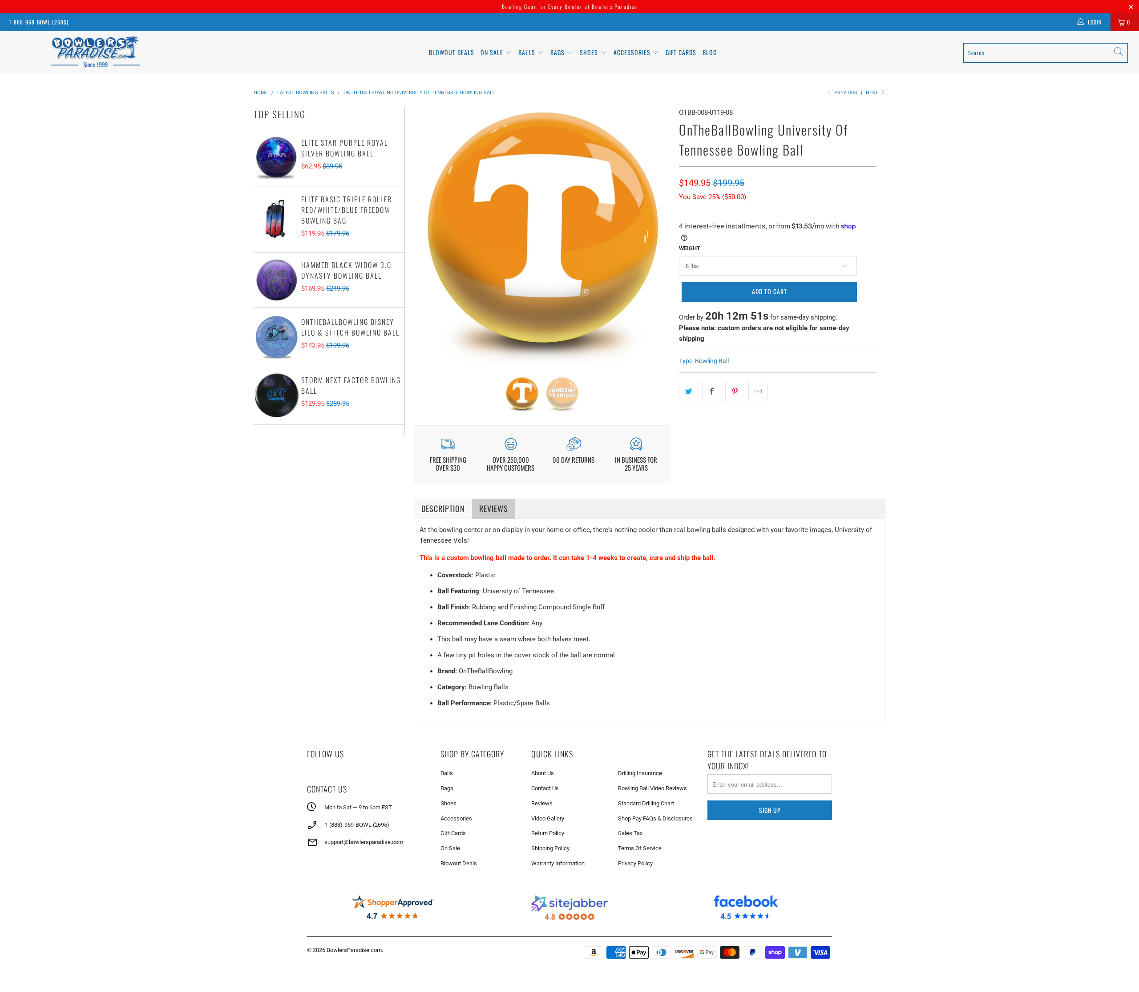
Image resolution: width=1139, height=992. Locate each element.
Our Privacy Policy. (503, 541)
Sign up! (569, 567)
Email (451, 471)
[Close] (696, 414)
